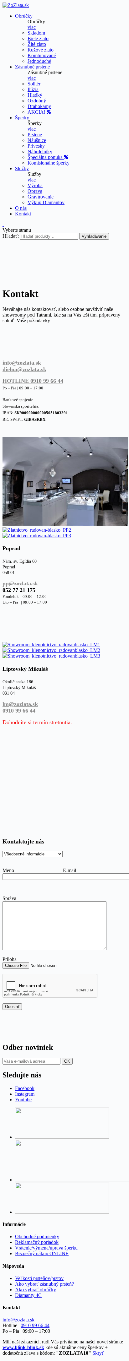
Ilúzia (33, 89)
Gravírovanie (41, 196)
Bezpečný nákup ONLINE (42, 1253)
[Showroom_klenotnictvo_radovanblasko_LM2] (51, 650)
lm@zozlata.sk (20, 704)
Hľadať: (11, 236)
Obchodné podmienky (37, 1236)
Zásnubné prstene (32, 66)
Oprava (35, 191)
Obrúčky (24, 16)
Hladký (35, 95)
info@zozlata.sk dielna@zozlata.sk (24, 366)
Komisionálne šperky (49, 162)
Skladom (36, 32)
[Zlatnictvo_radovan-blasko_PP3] (37, 535)
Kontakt (23, 213)
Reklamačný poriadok (37, 1242)
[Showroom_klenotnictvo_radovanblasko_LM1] (51, 644)
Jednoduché (39, 61)
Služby (22, 168)
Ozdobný (37, 100)
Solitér (34, 83)
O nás (21, 208)
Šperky (22, 117)
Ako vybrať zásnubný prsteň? (44, 1284)
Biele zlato (38, 38)
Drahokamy (39, 106)
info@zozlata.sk (18, 1319)
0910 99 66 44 (35, 1325)
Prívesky (36, 146)
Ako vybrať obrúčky (35, 1289)
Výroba (35, 185)
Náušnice (37, 140)
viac (32, 27)
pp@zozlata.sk (20, 583)
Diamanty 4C (28, 1295)
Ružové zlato (41, 49)
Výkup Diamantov (46, 202)
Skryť (98, 1353)
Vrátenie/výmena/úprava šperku (46, 1247)
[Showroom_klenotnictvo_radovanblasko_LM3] (51, 656)
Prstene (35, 134)
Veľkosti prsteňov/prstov (39, 1278)
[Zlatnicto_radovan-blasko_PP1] (65, 524)
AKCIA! (37, 112)
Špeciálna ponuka (46, 157)
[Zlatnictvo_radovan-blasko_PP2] (37, 530)
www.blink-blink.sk (23, 1347)
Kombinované (42, 55)
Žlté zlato (37, 44)
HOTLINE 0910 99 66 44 (33, 381)
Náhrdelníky (40, 151)
